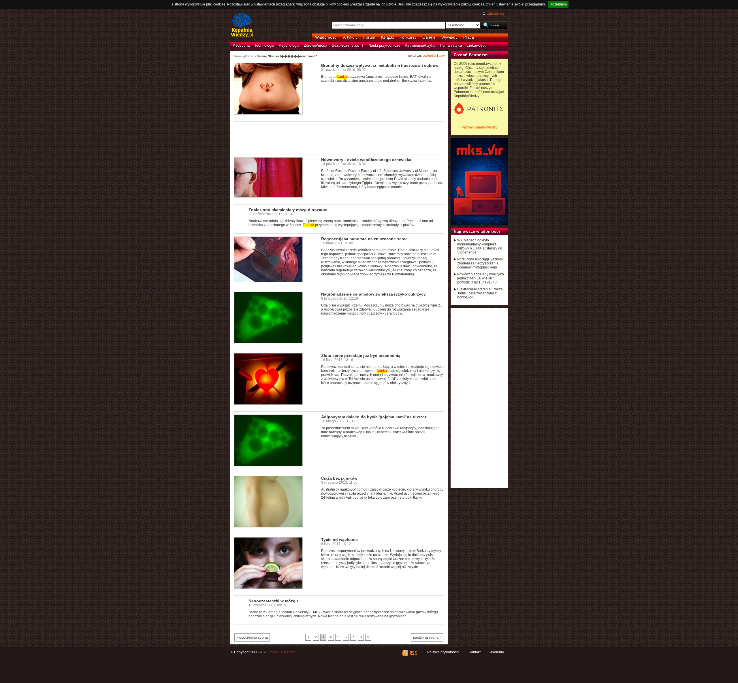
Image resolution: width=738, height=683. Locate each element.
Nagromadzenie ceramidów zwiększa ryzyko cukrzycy (373, 294)
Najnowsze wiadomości (477, 231)
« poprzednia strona (252, 637)
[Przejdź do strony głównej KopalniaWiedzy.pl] (242, 25)
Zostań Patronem (470, 54)
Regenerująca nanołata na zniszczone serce (364, 239)
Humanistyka (451, 45)
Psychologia (289, 45)
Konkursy (408, 37)
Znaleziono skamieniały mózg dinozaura (287, 209)
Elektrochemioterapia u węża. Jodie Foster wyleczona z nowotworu (480, 293)
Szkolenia (496, 652)
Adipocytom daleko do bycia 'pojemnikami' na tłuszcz (374, 417)
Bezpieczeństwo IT (348, 45)
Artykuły (350, 37)
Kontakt (475, 652)
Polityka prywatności (443, 652)
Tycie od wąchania (339, 539)
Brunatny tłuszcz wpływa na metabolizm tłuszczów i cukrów (379, 65)
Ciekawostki (476, 45)
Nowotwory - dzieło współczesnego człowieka (366, 159)
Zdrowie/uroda (315, 45)
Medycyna (241, 45)
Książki (387, 37)
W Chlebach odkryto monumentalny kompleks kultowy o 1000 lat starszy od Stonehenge (479, 246)
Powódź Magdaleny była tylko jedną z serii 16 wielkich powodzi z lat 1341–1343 (480, 278)
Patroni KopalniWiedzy (479, 127)
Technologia (264, 45)
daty (442, 55)
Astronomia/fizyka (420, 45)
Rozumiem (558, 4)
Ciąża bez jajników (339, 478)
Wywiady (449, 37)
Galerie (429, 37)
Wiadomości (326, 37)
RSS (413, 653)
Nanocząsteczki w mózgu (273, 601)
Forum (369, 37)
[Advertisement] (339, 137)
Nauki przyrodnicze (384, 45)
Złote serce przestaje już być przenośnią (360, 355)
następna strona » (427, 637)
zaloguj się (495, 14)
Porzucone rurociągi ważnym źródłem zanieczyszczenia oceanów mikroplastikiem (480, 263)
